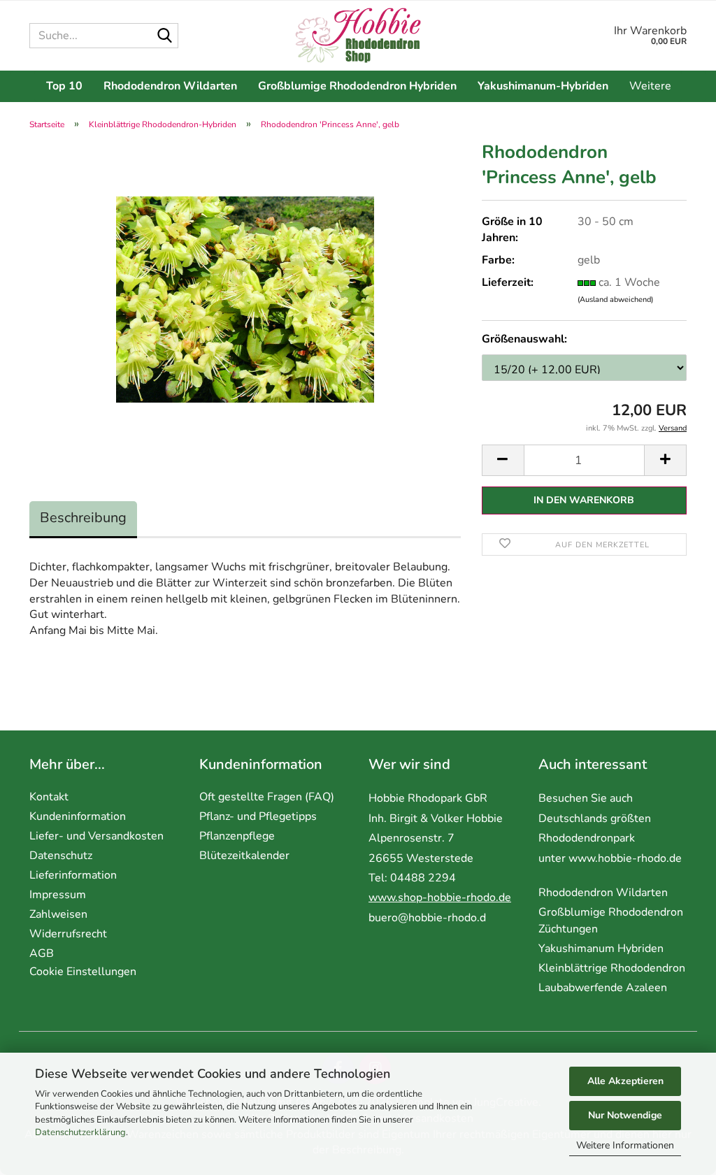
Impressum (57, 894)
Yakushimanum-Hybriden (543, 86)
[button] (503, 460)
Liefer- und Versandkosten (96, 836)
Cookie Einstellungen (82, 971)
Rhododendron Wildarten (170, 86)
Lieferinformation (73, 875)
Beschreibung (83, 517)
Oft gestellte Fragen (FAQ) (266, 797)
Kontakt (49, 797)
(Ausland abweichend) (615, 299)
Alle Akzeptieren (625, 1081)
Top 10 (64, 86)
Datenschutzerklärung (80, 1132)
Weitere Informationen (625, 1145)
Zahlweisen (58, 914)
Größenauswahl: (524, 339)
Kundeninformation (77, 816)
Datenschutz (60, 855)
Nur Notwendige (625, 1115)
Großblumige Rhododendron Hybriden (357, 86)
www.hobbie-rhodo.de (625, 858)
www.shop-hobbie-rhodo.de (439, 897)
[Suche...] (165, 36)
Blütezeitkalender (244, 855)
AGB (41, 953)
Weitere (650, 86)
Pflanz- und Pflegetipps (258, 816)
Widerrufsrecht (68, 934)
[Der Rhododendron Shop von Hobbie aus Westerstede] (358, 36)
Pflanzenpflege (237, 836)
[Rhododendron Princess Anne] (245, 299)
